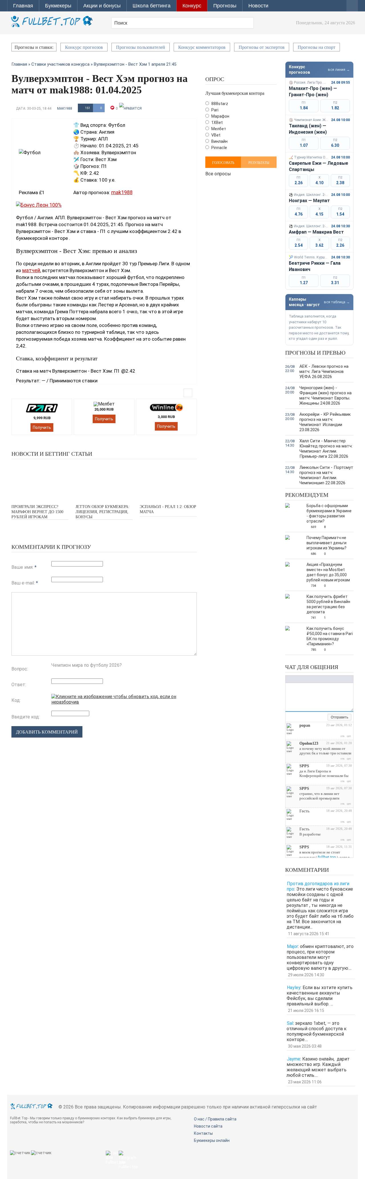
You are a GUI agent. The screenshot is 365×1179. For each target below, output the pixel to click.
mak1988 (64, 109)
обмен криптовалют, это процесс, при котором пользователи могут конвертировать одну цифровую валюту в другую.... (320, 957)
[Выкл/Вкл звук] (317, 717)
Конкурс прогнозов (84, 47)
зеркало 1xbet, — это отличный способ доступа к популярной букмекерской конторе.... (316, 1031)
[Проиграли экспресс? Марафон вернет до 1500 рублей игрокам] (39, 481)
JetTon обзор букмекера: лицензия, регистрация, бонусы (102, 512)
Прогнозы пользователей (140, 47)
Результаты (258, 163)
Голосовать (223, 163)
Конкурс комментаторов (202, 47)
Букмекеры (58, 6)
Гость (304, 811)
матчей (31, 270)
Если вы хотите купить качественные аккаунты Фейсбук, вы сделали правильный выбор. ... (319, 996)
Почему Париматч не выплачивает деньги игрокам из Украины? (326, 542)
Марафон (219, 116)
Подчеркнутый (300, 679)
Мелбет (218, 128)
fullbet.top (327, 857)
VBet (215, 135)
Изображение (324, 679)
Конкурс (191, 6)
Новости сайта (208, 1126)
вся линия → (339, 69)
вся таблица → (337, 302)
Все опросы (218, 173)
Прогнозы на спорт (316, 47)
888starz (219, 103)
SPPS (304, 766)
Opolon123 (308, 743)
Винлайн (219, 141)
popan (304, 725)
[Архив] (323, 717)
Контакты (203, 1133)
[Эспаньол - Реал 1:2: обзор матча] (168, 481)
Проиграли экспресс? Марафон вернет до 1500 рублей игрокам (37, 512)
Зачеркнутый (305, 679)
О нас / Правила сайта (215, 1119)
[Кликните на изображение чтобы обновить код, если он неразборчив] (124, 702)
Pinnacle (218, 147)
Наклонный (294, 679)
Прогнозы (224, 6)
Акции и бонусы (102, 6)
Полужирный (288, 679)
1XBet (216, 122)
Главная (23, 6)
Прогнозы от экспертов (262, 47)
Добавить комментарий (47, 732)
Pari (214, 110)
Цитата (335, 679)
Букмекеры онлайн (212, 1140)
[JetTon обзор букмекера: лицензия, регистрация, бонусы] (104, 481)
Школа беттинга (152, 6)
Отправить (339, 717)
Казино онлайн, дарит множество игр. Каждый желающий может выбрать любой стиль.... (318, 1067)
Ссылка (318, 679)
